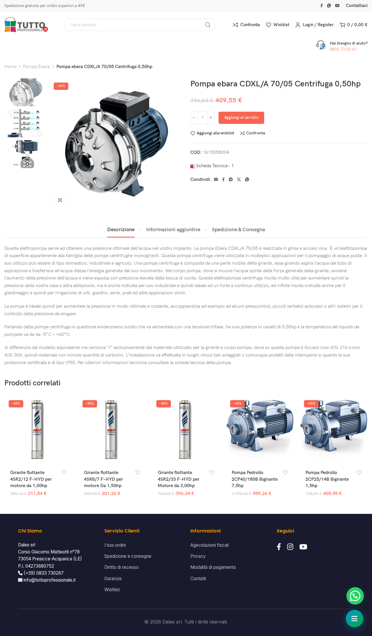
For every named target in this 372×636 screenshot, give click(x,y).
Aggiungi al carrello (241, 117)
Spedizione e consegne (127, 556)
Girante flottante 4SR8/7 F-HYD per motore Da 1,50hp (103, 479)
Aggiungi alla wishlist (215, 133)
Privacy (198, 556)
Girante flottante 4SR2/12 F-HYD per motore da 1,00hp (31, 479)
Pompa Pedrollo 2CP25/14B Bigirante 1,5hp (327, 479)
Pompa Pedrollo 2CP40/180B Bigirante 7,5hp (255, 479)
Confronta (255, 133)
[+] (210, 118)
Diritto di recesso (121, 567)
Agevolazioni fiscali (209, 545)
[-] (194, 118)
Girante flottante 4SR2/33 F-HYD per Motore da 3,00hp (178, 479)
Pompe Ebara (36, 67)
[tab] (120, 229)
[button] (355, 596)
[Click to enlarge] (60, 200)
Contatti (198, 578)
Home (10, 67)
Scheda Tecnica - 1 (215, 166)
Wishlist (112, 589)
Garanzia (112, 578)
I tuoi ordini (115, 545)
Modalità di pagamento (213, 567)
